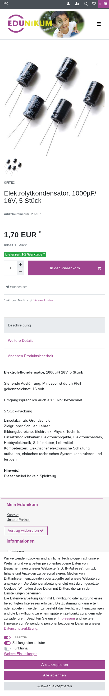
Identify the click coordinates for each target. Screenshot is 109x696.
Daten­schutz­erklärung (20, 628)
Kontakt (13, 515)
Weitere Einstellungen (20, 654)
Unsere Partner (18, 520)
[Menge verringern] (20, 271)
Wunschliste (18, 287)
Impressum (15, 551)
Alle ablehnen (54, 675)
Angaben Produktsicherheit (30, 356)
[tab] (54, 325)
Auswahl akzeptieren (54, 686)
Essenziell (20, 637)
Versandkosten (43, 300)
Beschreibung (19, 325)
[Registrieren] (77, 4)
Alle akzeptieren (54, 664)
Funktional (20, 648)
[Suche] (86, 4)
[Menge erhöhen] (20, 264)
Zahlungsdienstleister (28, 643)
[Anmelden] (68, 4)
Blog (5, 2)
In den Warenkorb (65, 268)
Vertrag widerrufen (23, 530)
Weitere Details (20, 340)
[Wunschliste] (94, 4)
